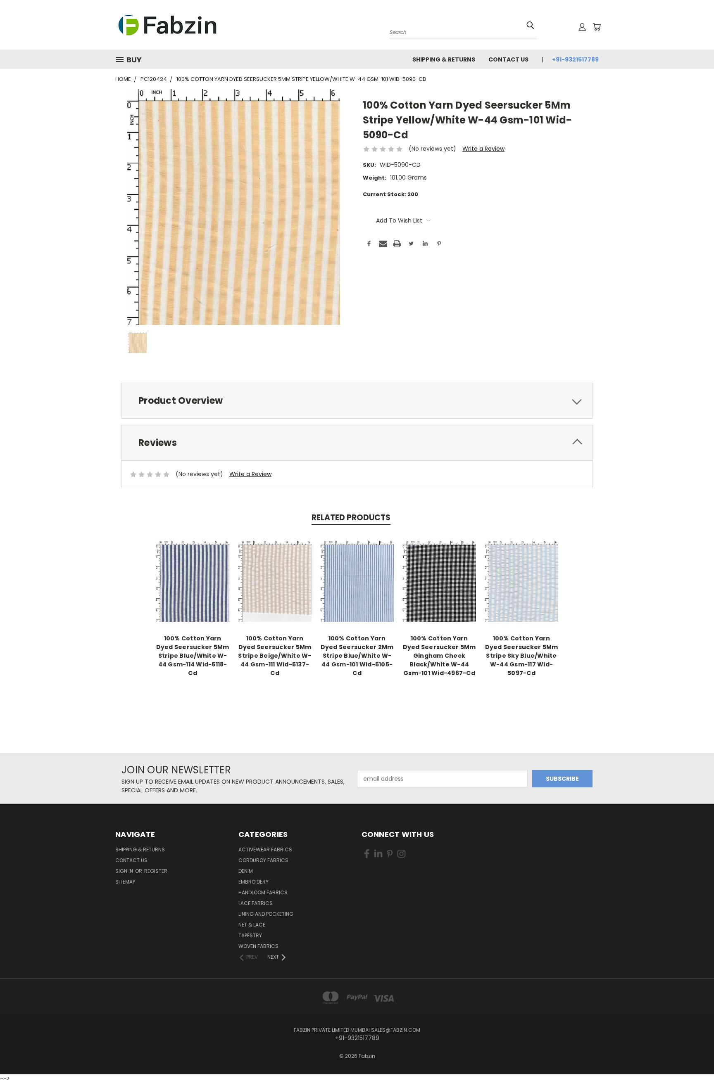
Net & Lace (251, 924)
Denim (245, 870)
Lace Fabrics (255, 903)
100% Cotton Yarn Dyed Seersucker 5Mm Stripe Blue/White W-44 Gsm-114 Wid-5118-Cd (192, 655)
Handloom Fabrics (263, 892)
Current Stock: (390, 194)
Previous (692, 1051)
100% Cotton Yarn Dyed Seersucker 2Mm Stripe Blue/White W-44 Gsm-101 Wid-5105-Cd (357, 655)
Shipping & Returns (443, 59)
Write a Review (483, 149)
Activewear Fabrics (265, 849)
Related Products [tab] (351, 517)
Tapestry (250, 935)
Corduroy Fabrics (263, 860)
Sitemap (125, 881)
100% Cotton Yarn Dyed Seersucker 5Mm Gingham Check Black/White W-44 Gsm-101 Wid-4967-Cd (439, 655)
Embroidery (253, 881)
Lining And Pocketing (265, 913)
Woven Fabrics (258, 946)
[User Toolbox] (582, 27)
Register (155, 870)
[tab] (357, 401)
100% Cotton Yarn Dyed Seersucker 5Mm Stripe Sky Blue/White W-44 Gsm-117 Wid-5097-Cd (521, 655)
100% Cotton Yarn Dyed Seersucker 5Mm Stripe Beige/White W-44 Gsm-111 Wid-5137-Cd (274, 655)
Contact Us (508, 59)
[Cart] (597, 27)
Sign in (124, 870)
